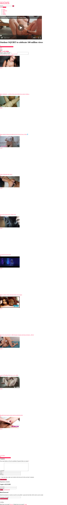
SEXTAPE (4, 2)
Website (1, 474)
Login (1, 7)
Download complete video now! (6, 46)
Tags (4, 11)
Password (2, 488)
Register (4, 7)
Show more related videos (5, 457)
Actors (4, 13)
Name (1, 471)
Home (4, 9)
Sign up (11, 504)
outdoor (9, 55)
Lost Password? (6, 489)
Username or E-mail (4, 497)
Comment (2, 470)
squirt (12, 55)
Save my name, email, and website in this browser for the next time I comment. (18, 477)
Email (1, 473)
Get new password (4, 498)
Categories (5, 10)
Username (2, 487)
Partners (4, 14)
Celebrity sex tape (3, 55)
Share (1, 49)
